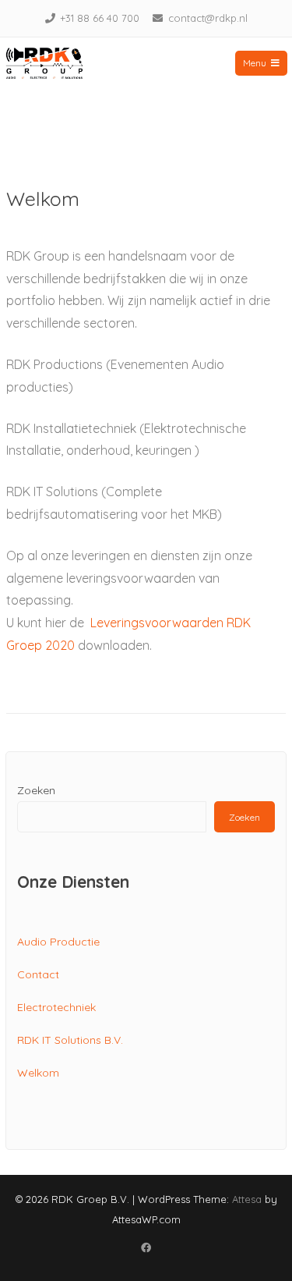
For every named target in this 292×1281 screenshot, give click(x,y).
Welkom (38, 1073)
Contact (38, 974)
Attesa (247, 1199)
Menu (254, 63)
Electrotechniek (56, 1007)
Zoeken (36, 790)
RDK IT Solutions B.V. (70, 1040)
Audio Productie (58, 942)
